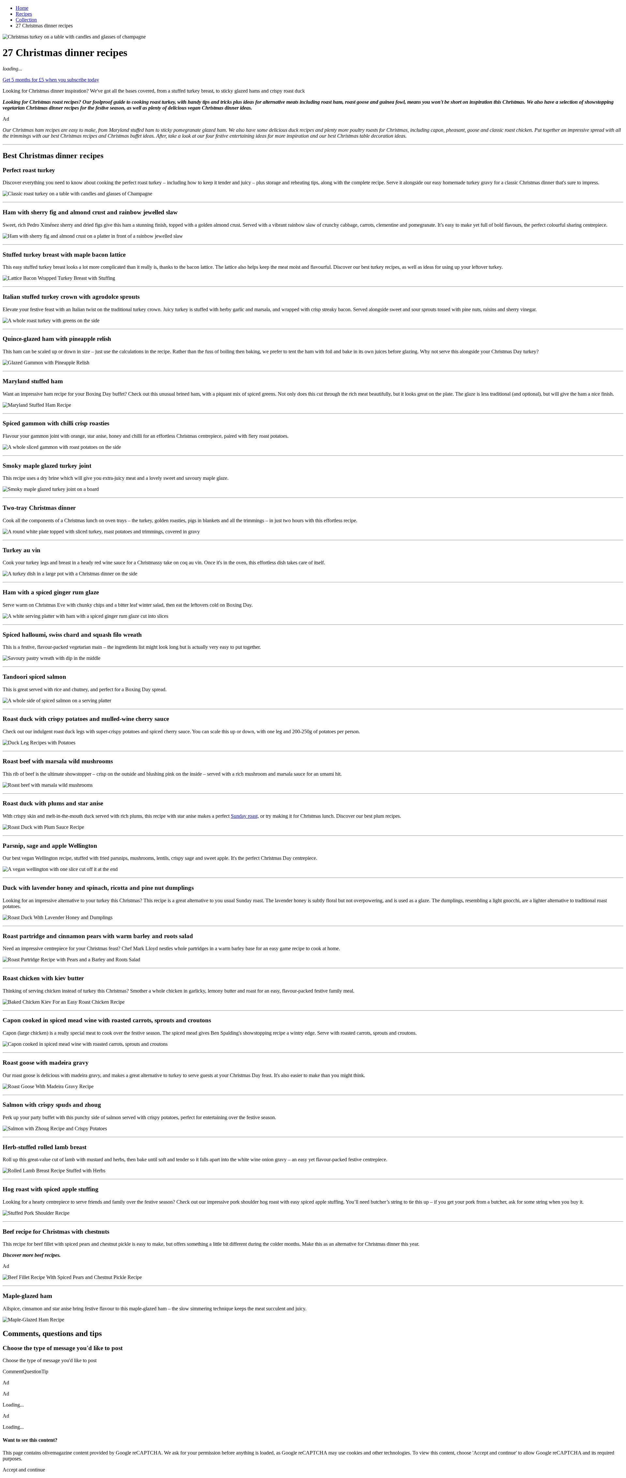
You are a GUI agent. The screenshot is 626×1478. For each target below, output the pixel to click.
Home (22, 8)
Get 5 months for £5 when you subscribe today (51, 80)
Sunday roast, (245, 816)
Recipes (24, 14)
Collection (26, 20)
